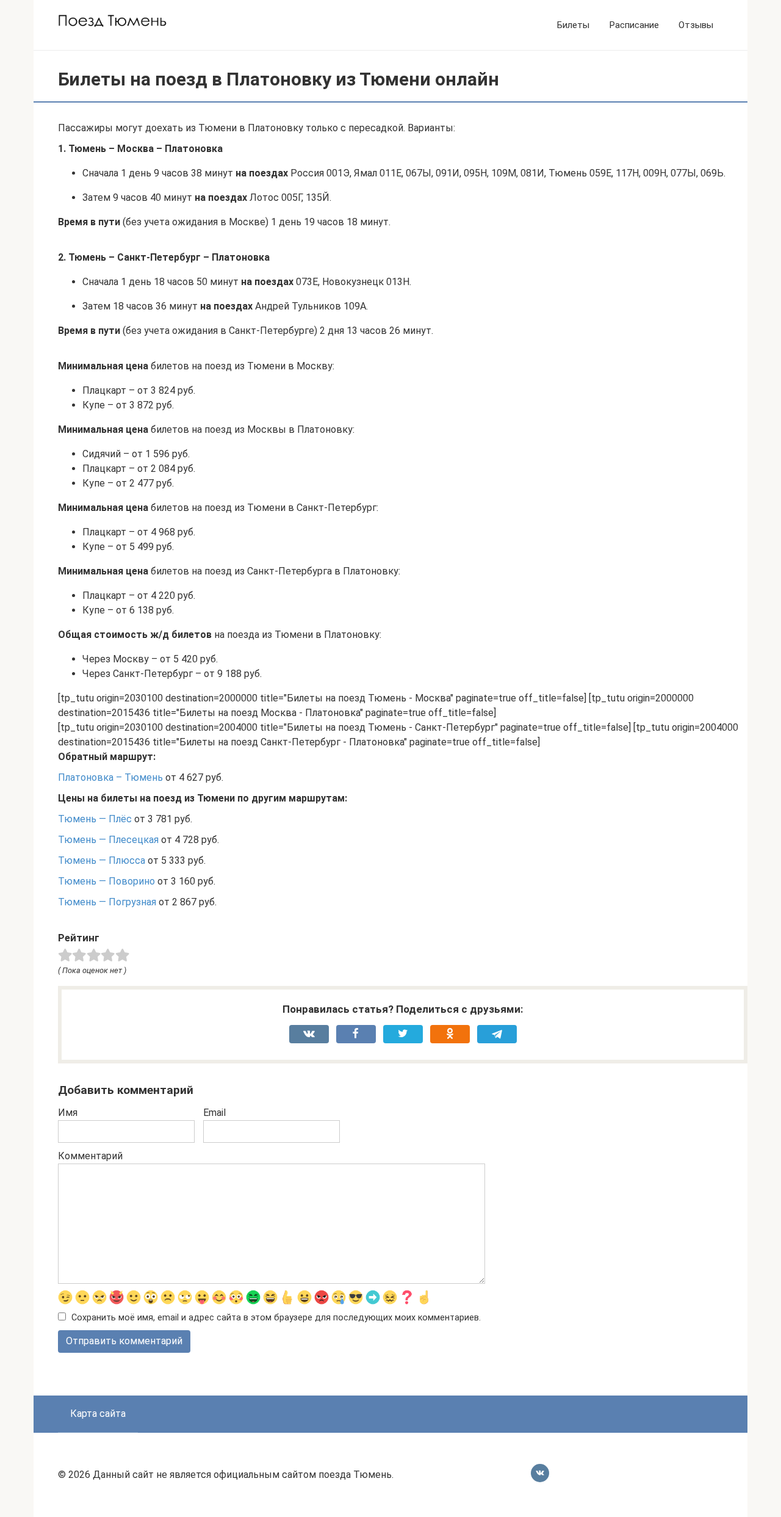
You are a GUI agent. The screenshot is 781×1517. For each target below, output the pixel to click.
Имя (67, 1112)
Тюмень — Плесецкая (108, 839)
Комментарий (90, 1156)
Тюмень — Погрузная (107, 902)
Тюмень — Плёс (95, 819)
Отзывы (695, 25)
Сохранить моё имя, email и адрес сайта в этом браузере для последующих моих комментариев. (276, 1317)
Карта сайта (98, 1413)
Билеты (573, 25)
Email (214, 1112)
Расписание (634, 25)
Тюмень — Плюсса (101, 860)
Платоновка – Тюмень (110, 777)
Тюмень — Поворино (106, 881)
